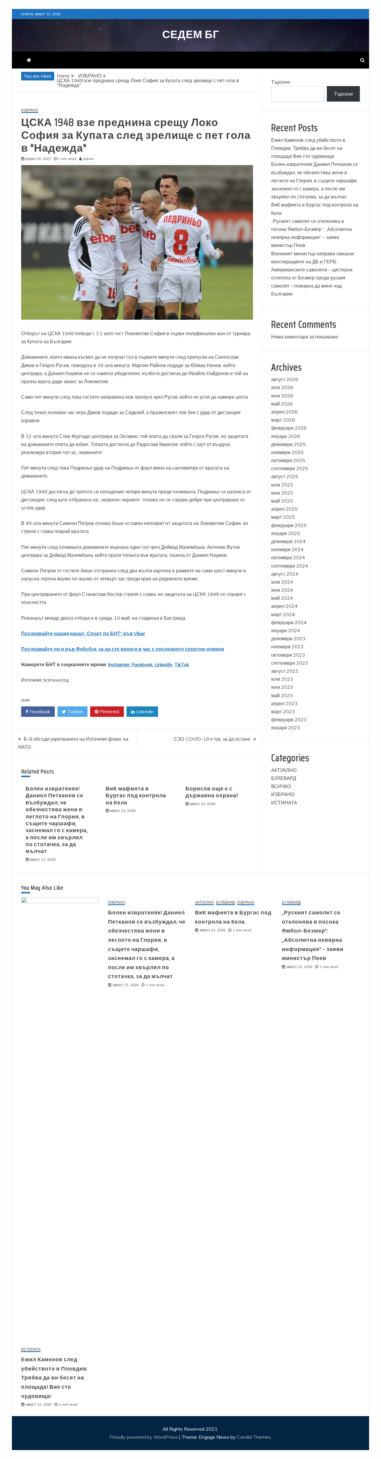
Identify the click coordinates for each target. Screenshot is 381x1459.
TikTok (181, 664)
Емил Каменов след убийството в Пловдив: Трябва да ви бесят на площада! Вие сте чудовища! (308, 148)
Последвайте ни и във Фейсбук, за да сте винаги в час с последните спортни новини (122, 649)
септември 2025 (289, 468)
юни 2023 (282, 687)
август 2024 (284, 574)
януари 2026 (285, 436)
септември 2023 (289, 663)
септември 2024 (289, 566)
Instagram (118, 664)
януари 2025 (285, 533)
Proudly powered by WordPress (144, 1437)
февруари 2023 (289, 719)
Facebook (142, 664)
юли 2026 (282, 387)
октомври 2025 (288, 460)
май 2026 (282, 404)
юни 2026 (282, 396)
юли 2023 (282, 679)
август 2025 (284, 476)
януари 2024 (285, 630)
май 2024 (282, 598)
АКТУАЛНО (283, 770)
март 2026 (283, 420)
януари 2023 (285, 728)
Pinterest (109, 711)
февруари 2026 (289, 428)
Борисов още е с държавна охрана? (212, 792)
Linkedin (144, 711)
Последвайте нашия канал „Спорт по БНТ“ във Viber (83, 633)
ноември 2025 (287, 452)
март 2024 (283, 614)
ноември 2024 (287, 549)
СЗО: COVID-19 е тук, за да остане (212, 739)
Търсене (280, 82)
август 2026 (284, 379)
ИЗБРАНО (29, 110)
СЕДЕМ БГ (190, 34)
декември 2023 (288, 638)
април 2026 (284, 412)
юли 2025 (282, 485)
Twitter (74, 711)
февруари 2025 (289, 525)
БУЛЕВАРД (283, 778)
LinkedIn (163, 664)
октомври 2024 (288, 557)
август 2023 (284, 671)
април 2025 (284, 509)
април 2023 (284, 703)
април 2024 (284, 606)
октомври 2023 (288, 655)
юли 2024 (282, 582)
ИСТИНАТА (284, 803)
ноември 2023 (287, 647)
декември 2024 (288, 541)
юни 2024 (282, 590)
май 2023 (282, 695)
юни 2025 (282, 493)
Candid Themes (254, 1437)
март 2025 (283, 517)
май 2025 (282, 501)
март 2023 (283, 711)
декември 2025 (288, 444)
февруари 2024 (289, 622)
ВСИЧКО (281, 786)
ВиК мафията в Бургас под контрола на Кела (136, 795)
